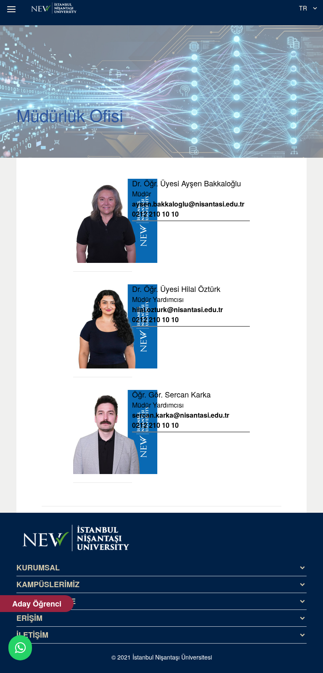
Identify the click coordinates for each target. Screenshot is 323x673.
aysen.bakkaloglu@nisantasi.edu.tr (188, 204)
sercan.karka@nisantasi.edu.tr (180, 415)
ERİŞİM (29, 618)
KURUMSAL (38, 567)
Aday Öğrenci (36, 603)
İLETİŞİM (32, 635)
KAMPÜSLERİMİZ (47, 584)
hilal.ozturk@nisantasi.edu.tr (177, 309)
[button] (12, 9)
